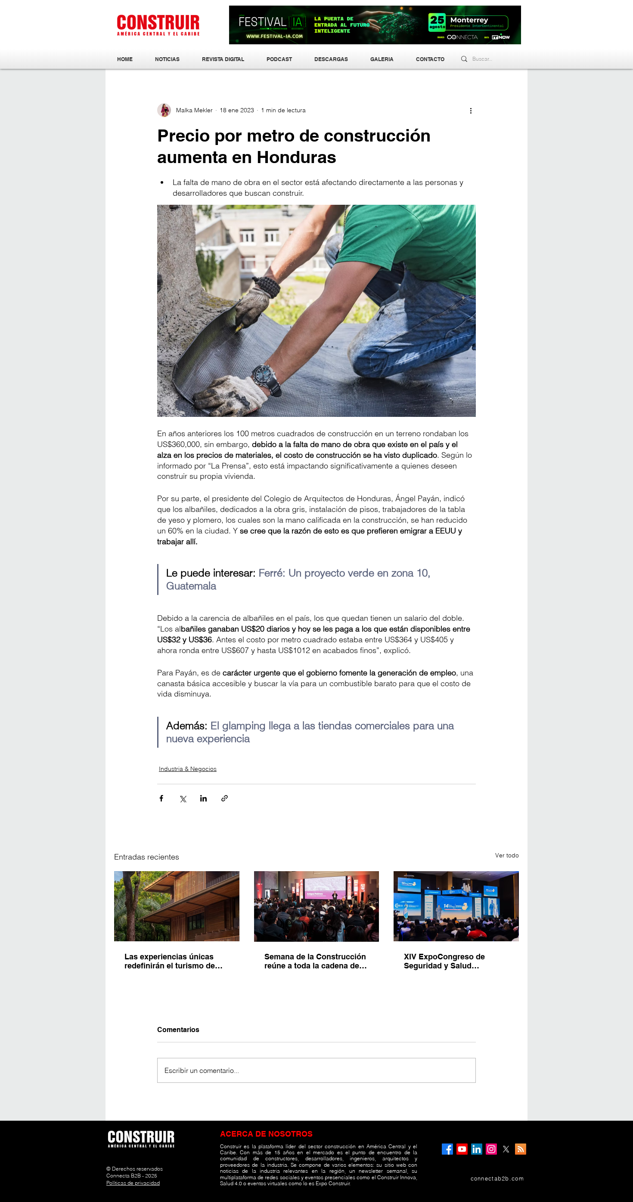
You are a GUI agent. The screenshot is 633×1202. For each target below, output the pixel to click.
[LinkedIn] (476, 1149)
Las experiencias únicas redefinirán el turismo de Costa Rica (169, 961)
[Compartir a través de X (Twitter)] (182, 798)
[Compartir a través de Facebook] (161, 798)
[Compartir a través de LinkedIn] (203, 798)
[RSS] (520, 1149)
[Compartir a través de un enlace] (224, 798)
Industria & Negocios (188, 769)
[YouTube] (462, 1149)
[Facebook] (447, 1149)
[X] (506, 1149)
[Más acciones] (470, 110)
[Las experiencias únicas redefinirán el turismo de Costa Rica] (176, 906)
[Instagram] (491, 1149)
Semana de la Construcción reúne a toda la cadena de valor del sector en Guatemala (315, 961)
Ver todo (507, 855)
